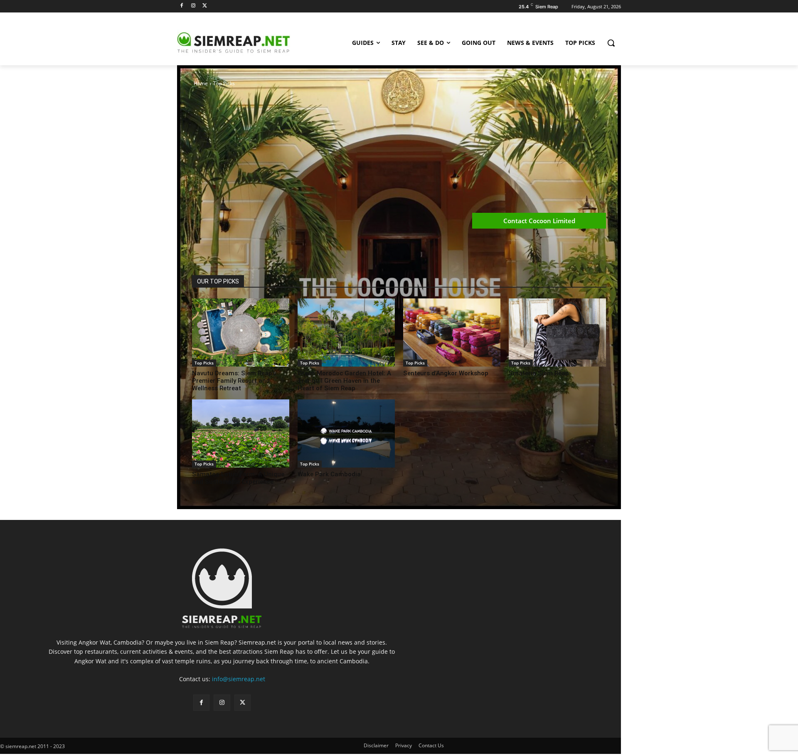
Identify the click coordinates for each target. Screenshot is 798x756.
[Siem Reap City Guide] (243, 43)
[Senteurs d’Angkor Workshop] (451, 332)
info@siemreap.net (238, 679)
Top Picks (204, 363)
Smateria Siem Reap (539, 373)
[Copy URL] (257, 254)
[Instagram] (193, 6)
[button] (611, 43)
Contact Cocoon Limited (539, 221)
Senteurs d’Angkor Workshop (445, 373)
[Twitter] (205, 6)
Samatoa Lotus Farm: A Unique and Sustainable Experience (238, 477)
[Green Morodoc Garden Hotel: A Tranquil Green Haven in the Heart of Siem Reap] (346, 332)
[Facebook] (182, 6)
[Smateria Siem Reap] (557, 332)
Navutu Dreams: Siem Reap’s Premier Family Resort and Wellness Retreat (234, 380)
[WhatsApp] (219, 254)
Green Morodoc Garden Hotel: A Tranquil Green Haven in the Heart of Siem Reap (344, 380)
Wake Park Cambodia (329, 474)
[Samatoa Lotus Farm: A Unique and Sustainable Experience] (240, 433)
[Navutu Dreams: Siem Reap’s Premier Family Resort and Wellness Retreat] (240, 332)
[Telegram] (238, 254)
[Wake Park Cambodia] (346, 433)
